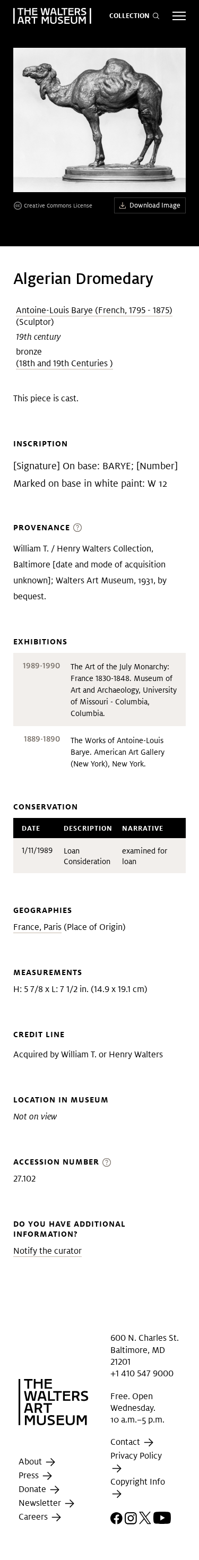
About (31, 1461)
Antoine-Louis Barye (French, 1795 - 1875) (94, 310)
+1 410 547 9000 (142, 1373)
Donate (33, 1489)
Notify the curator (47, 1250)
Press (30, 1475)
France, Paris (37, 927)
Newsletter (41, 1503)
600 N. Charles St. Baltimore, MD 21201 (144, 1349)
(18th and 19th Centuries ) (64, 363)
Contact (126, 1442)
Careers (34, 1516)
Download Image (154, 205)
